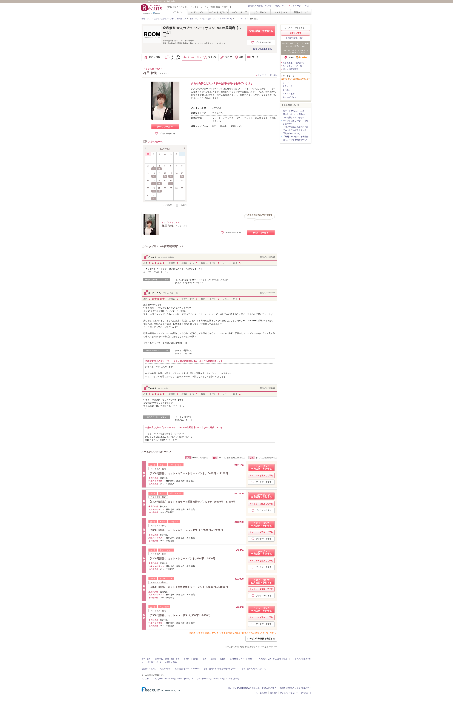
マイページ (295, 5)
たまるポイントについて (293, 63)
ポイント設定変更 (290, 69)
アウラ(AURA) (218, 679)
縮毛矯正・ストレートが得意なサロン (163, 662)
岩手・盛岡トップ (209, 19)
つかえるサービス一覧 (292, 66)
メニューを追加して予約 (262, 475)
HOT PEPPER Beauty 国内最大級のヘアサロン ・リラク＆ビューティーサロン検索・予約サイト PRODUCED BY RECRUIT (152, 9)
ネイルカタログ (239, 12)
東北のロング (165, 669)
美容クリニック (301, 12)
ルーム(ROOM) (226, 19)
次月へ (184, 148)
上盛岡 (213, 659)
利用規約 (273, 693)
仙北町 (222, 659)
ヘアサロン (177, 12)
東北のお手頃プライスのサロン (187, 669)
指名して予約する (165, 126)
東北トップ (194, 19)
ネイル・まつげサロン (218, 12)
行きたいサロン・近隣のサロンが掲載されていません (295, 116)
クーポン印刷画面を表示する (261, 638)
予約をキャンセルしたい (293, 133)
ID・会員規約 (261, 693)
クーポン (286, 90)
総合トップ (146, 19)
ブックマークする (263, 42)
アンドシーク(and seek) (201, 679)
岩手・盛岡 (146, 659)
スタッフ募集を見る (262, 49)
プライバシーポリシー (289, 693)
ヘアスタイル (197, 12)
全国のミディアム (149, 669)
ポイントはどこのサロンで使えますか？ (295, 122)
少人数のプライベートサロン (241, 659)
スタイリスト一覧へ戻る (267, 75)
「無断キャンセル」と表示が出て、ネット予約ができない (295, 138)
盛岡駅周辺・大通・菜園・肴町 (167, 659)
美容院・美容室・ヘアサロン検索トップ (267, 5)
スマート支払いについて (293, 111)
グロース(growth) (183, 679)
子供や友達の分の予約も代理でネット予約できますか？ (295, 128)
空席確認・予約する (261, 30)
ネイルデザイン (289, 97)
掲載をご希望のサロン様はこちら (295, 688)
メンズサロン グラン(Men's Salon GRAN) (158, 679)
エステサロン (280, 12)
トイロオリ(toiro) (232, 679)
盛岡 (204, 659)
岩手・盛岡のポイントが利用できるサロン (220, 669)
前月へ (146, 148)
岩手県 (186, 659)
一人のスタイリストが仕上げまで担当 (272, 659)
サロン (285, 82)
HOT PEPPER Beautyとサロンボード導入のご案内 (252, 688)
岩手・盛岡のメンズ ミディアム (254, 669)
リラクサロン (260, 12)
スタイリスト (241, 19)
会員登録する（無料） (295, 38)
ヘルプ (308, 5)
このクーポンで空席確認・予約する (261, 467)
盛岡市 (196, 659)
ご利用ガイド (306, 693)
